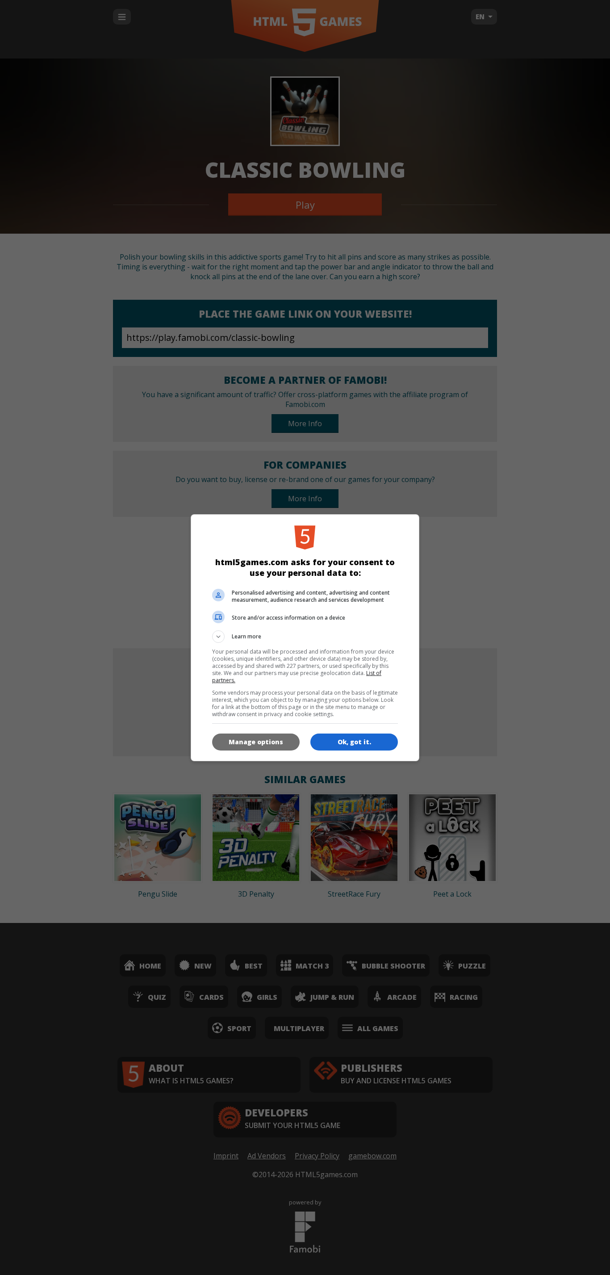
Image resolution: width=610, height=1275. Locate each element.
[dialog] (305, 637)
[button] (305, 636)
